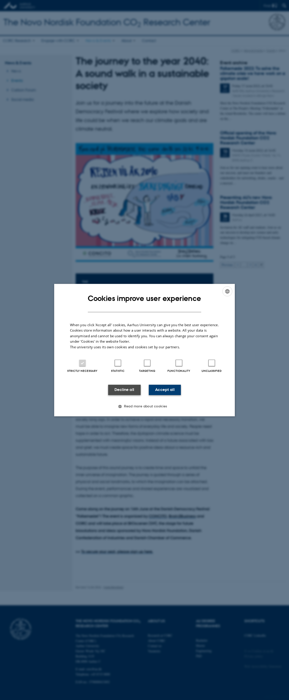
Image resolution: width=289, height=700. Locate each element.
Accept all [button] (165, 389)
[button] (144, 406)
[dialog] (144, 350)
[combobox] (227, 291)
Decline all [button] (124, 389)
